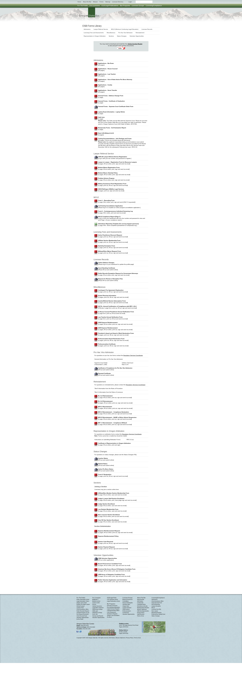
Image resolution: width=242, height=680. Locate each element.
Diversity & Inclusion (112, 605)
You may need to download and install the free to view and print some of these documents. (121, 44)
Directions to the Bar (142, 606)
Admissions (87, 29)
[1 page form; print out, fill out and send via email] (113, 318)
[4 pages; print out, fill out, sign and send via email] (113, 296)
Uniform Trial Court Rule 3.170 (127, 363)
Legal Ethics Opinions (98, 607)
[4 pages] (106, 134)
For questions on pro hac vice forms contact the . (118, 355)
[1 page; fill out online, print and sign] (114, 444)
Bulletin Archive (96, 601)
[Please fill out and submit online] (108, 268)
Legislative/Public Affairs (113, 610)
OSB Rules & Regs (97, 612)
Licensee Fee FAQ (156, 609)
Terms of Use (140, 616)
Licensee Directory (117, 2)
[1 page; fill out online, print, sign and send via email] (114, 168)
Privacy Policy (140, 612)
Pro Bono (109, 617)
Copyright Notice (141, 604)
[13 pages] (115, 80)
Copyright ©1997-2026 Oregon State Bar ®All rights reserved (92, 637)
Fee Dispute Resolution (83, 614)
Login (130, 2)
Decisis (94, 604)
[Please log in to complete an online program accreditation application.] (119, 206)
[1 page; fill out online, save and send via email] (113, 494)
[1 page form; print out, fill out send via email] (116, 312)
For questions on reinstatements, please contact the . (120, 385)
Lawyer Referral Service (101, 29)
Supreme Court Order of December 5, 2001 (100, 363)
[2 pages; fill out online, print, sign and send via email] (114, 173)
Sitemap (107, 2)
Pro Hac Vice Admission (125, 32)
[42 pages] (106, 64)
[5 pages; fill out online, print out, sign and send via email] (115, 407)
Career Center (96, 602)
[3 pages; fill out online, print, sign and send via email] (117, 163)
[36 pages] (108, 69)
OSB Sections (126, 609)
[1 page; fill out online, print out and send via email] (113, 515)
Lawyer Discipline (156, 606)
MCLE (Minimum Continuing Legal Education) (124, 29)
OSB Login (95, 611)
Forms (101, 2)
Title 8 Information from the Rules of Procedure (108, 388)
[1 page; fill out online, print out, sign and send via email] (115, 396)
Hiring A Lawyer (81, 606)
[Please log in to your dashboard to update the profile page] (116, 263)
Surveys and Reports (97, 616)
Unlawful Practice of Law (83, 612)
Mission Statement (142, 609)
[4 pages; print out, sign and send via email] (111, 190)
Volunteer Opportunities (137, 36)
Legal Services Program (113, 609)
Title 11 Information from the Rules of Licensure (108, 392)
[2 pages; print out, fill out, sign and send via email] (116, 334)
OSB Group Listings (97, 609)
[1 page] (110, 96)
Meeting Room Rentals (143, 607)
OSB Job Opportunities (143, 611)
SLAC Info (95, 614)
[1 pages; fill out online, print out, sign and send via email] (115, 323)
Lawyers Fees (80, 607)
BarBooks (95, 599)
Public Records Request (83, 611)
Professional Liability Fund (158, 614)
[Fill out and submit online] (115, 368)
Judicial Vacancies (97, 606)
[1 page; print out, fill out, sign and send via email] (113, 184)
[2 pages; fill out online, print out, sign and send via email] (115, 402)
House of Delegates (128, 602)
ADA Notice (140, 601)
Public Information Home (83, 599)
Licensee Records (147, 29)
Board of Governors (128, 599)
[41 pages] (105, 85)
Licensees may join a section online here (106, 489)
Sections (111, 36)
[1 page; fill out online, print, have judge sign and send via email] (117, 499)
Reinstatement (140, 32)
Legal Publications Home (113, 601)
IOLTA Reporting (156, 604)
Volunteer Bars (126, 604)
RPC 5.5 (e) (130, 439)
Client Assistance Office (83, 609)
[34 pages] (107, 91)
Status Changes (121, 36)
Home (79, 2)
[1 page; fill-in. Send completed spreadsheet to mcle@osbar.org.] (118, 224)
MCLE (153, 607)
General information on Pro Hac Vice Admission (108, 359)
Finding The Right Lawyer (83, 604)
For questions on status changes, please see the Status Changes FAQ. (115, 454)
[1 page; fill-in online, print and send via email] (115, 212)
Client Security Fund (82, 616)
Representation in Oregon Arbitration (95, 36)
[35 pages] (107, 75)
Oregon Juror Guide (82, 602)
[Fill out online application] (107, 559)
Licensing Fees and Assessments (94, 32)
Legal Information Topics (83, 601)
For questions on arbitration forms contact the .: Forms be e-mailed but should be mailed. (118, 435)
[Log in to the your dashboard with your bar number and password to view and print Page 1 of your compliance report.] (121, 218)
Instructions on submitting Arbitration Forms (107, 439)
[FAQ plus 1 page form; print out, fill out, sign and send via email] (117, 307)
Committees (126, 601)
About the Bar (87, 2)
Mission (95, 2)
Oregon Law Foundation (113, 615)
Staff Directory (140, 614)
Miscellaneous (111, 32)
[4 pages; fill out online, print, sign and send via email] (114, 580)
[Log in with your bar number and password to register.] (114, 157)
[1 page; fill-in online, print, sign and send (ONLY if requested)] (116, 201)
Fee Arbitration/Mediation (113, 607)
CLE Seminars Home (112, 599)
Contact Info (140, 602)
